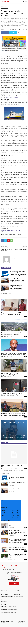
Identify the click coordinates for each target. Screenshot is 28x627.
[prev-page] (2, 495)
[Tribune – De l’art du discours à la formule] (4, 525)
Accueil (2, 5)
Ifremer (6, 234)
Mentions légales (4, 594)
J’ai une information (17, 592)
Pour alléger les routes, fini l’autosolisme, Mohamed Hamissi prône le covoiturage (13, 353)
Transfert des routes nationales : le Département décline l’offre (11, 394)
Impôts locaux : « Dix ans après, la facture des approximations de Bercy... (13, 333)
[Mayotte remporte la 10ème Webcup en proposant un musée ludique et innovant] (14, 305)
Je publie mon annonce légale (19, 598)
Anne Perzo (3, 316)
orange (3, 8)
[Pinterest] (8, 240)
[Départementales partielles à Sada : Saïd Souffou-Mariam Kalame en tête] (4, 556)
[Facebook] (2, 240)
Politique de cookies (5, 592)
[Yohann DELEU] (2, 29)
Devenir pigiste (17, 594)
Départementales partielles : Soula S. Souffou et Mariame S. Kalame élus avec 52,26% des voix (17, 541)
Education (6, 5)
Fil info (3, 276)
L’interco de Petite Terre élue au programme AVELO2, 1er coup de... (11, 374)
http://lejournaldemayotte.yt (16, 258)
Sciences (6, 8)
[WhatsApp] (11, 240)
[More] (18, 32)
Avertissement (4, 601)
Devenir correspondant (18, 596)
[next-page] (4, 495)
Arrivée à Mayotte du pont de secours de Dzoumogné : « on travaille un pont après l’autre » (17, 280)
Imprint (2, 599)
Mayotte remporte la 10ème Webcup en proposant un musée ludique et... (13, 313)
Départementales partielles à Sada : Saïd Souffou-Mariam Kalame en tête (17, 556)
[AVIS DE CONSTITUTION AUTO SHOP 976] (14, 454)
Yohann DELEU (7, 29)
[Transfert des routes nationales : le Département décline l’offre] (14, 385)
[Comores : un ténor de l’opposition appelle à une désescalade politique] (4, 549)
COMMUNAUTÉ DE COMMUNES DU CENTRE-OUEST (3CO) (6, 249)
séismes (14, 234)
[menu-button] (26, 1)
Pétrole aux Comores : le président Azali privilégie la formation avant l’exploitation (13, 414)
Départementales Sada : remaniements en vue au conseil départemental (16, 532)
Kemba (2, 416)
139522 (25, 316)
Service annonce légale (5, 468)
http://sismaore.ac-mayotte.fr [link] (12, 97)
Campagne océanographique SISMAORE (10, 230)
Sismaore (19, 234)
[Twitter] (5, 240)
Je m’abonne (16, 599)
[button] (23, 1)
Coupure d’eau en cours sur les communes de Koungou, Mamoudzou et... (17, 477)
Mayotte (10, 234)
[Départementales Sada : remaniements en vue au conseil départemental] (4, 532)
